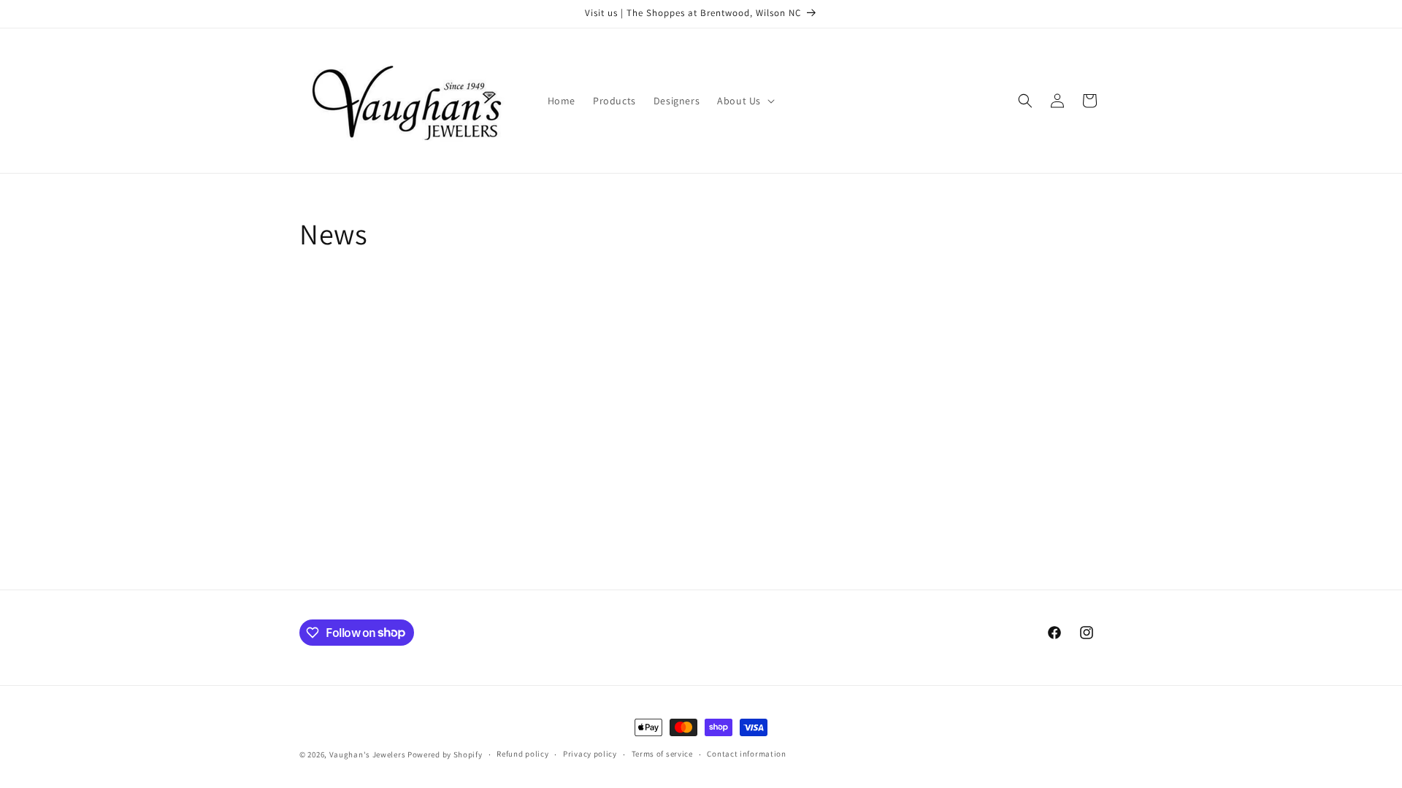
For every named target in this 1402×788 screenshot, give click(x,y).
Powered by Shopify (445, 754)
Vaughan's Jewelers (367, 754)
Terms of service (662, 754)
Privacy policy (590, 754)
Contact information (746, 754)
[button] (744, 100)
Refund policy (522, 754)
